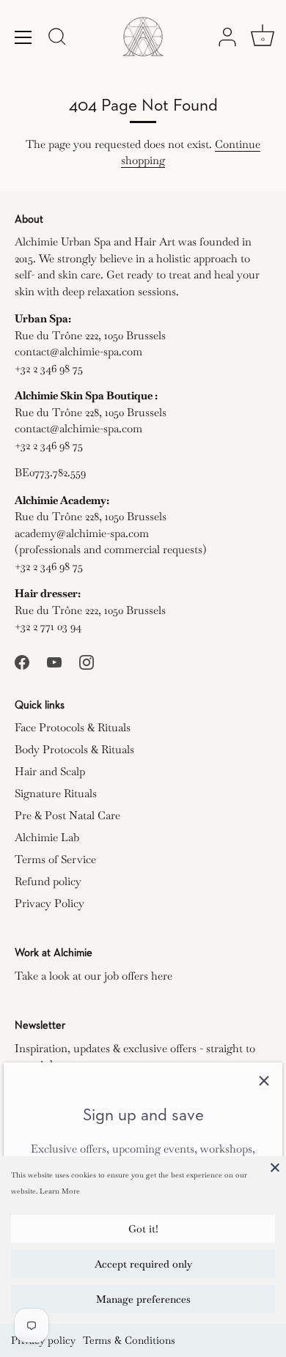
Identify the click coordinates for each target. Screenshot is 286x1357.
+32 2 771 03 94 (48, 626)
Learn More (60, 1191)
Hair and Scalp (50, 771)
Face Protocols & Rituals (73, 727)
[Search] (57, 39)
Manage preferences (143, 1299)
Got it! (143, 1228)
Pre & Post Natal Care (67, 815)
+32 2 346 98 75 (49, 368)
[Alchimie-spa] (143, 37)
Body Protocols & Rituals (74, 749)
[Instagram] (86, 661)
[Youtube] (54, 661)
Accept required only (143, 1264)
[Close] (275, 1167)
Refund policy (48, 881)
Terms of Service (55, 859)
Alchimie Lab (47, 837)
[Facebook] (22, 661)
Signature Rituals (56, 793)
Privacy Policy (49, 903)
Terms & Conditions (129, 1340)
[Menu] (23, 37)
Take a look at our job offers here (93, 976)
